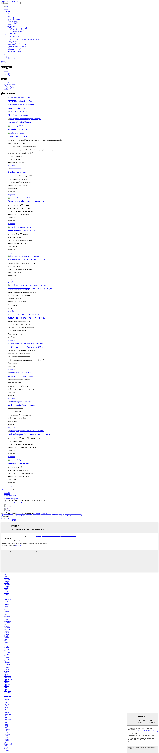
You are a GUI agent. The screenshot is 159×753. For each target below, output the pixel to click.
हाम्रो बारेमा (7, 11)
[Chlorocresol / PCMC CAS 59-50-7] (19, 372)
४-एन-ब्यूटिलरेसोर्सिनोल (7, 515)
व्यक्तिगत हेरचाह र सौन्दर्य (14, 49)
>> (7, 489)
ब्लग (5, 56)
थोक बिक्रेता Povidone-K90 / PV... (20, 101)
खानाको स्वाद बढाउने (13, 36)
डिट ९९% (61, 515)
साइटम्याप (44, 513)
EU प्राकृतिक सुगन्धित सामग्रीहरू (17, 29)
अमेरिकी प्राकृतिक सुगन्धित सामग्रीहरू (18, 28)
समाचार (6, 54)
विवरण (13, 165)
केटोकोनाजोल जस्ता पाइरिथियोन (49, 515)
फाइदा (9, 15)
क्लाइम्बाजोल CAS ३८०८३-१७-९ (18, 463)
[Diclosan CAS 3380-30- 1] (17, 133)
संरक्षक (10, 24)
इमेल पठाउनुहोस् (5, 518)
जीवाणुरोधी (11, 18)
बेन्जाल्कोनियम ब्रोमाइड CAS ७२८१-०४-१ (21, 231)
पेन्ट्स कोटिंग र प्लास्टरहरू (15, 48)
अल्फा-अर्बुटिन (36, 515)
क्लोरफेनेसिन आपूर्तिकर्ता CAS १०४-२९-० (21, 405)
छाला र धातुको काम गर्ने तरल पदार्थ (17, 46)
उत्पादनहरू (7, 16)
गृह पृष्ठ (6, 10)
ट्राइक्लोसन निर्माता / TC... (16, 108)
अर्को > (5, 489)
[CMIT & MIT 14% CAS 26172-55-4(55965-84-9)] (23, 314)
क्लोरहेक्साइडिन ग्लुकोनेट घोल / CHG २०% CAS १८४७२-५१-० (29, 434)
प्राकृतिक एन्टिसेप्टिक (14, 23)
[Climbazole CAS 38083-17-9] (18, 460)
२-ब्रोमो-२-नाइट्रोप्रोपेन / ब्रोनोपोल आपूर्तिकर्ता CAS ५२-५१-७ (28, 347)
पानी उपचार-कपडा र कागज (15, 51)
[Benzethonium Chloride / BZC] (16, 169)
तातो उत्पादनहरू (37, 513)
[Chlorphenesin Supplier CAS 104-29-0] (20, 402)
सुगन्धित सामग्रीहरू (9, 26)
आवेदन (6, 34)
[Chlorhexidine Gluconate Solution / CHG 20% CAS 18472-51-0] (26, 431)
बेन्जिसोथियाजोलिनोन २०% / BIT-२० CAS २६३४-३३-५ (26, 260)
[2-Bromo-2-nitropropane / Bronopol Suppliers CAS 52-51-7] (25, 343)
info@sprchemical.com (11, 498)
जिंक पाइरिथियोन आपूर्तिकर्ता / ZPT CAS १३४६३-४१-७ (26, 201)
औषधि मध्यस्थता (12, 38)
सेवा (9, 13)
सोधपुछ (10, 165)
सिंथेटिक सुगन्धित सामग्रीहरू (15, 31)
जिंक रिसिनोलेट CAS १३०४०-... (18, 115)
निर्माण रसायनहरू (12, 41)
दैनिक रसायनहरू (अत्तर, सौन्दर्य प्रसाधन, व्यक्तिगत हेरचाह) (23, 39)
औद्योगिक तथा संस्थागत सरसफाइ (17, 44)
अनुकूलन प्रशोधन (13, 33)
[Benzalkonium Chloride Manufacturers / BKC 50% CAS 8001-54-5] (27, 285)
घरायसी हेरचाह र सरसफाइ (15, 43)
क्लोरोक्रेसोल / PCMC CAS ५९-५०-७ (21, 376)
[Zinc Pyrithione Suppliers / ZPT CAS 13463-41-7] (23, 198)
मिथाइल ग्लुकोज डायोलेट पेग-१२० (74, 515)
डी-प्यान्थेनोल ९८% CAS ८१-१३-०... (20, 130)
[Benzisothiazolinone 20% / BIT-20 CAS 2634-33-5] (24, 256)
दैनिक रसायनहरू (12, 21)
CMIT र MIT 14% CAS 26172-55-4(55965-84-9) (26, 318)
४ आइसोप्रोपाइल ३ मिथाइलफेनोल (23, 515)
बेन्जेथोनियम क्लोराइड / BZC (17, 172)
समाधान (6, 53)
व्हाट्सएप (14, 520)
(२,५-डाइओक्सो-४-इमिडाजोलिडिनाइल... (20, 122)
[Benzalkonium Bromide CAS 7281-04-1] (20, 227)
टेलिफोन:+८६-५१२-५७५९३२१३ (9, 1)
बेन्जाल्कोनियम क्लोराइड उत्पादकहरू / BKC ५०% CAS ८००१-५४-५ (30, 289)
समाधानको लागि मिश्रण (14, 19)
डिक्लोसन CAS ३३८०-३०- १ (17, 137)
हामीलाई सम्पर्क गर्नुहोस (10, 58)
